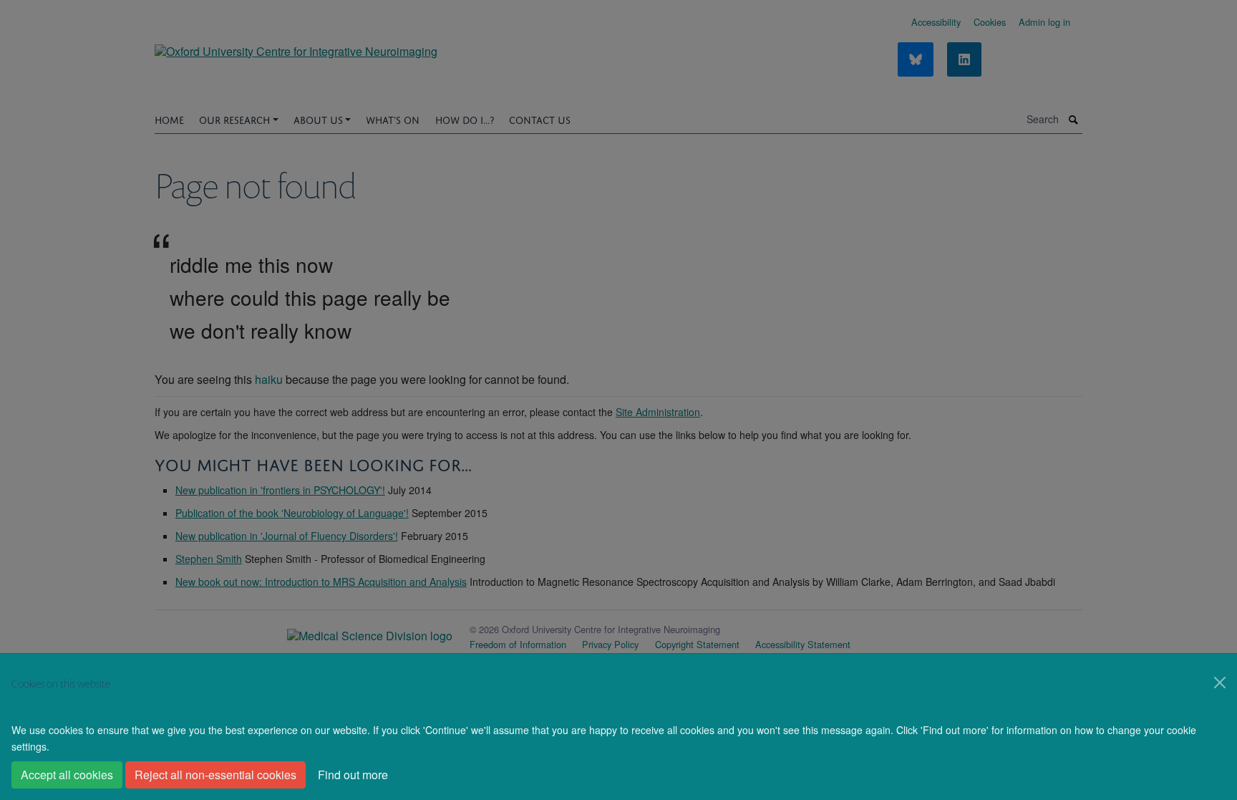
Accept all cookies (67, 774)
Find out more (353, 774)
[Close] (1219, 682)
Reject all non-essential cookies (215, 774)
